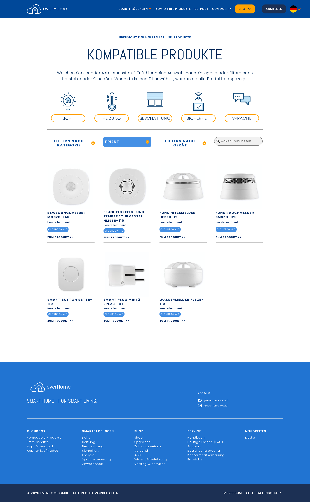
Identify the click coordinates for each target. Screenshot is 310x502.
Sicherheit (90, 451)
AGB (137, 455)
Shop (138, 438)
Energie (88, 455)
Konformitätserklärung (206, 455)
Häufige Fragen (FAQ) (205, 442)
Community (221, 9)
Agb (249, 493)
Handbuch (196, 438)
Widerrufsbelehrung (150, 459)
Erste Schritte (38, 442)
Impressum (232, 493)
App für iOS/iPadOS (43, 451)
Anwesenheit (92, 464)
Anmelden (274, 9)
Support (201, 9)
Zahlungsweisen (147, 446)
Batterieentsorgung (203, 451)
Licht (86, 438)
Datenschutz (269, 493)
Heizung (88, 442)
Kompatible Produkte (173, 9)
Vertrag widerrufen (150, 464)
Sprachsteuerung (96, 459)
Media (250, 438)
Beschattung (93, 446)
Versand (141, 451)
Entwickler (195, 459)
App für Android (40, 446)
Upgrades (142, 442)
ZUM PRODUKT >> (60, 237)
